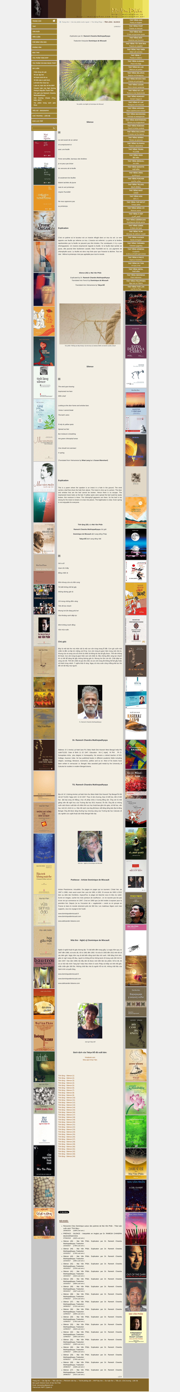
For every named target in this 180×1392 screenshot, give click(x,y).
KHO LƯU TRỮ (37, 121)
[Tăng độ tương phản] (119, 33)
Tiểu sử (118, 1381)
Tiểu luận (36, 37)
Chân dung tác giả (40, 72)
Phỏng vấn (36, 47)
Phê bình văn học (39, 42)
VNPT (43, 1387)
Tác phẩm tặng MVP (40, 58)
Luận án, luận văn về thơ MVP (44, 85)
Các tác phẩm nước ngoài (80, 22)
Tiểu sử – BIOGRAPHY (40, 110)
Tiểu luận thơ (57, 1381)
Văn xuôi (36, 31)
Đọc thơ (35, 52)
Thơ (34, 26)
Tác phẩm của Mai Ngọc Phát (44, 63)
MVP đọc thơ (98, 1381)
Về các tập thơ (39, 75)
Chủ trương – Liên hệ (41, 116)
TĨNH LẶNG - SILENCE (112, 22)
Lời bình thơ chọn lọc (41, 83)
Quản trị (49, 1387)
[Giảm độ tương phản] (122, 33)
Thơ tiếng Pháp (96, 22)
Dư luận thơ (109, 1381)
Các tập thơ (46, 1381)
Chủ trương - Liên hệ (130, 1381)
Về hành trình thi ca (40, 77)
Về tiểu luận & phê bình (42, 80)
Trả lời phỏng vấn (84, 1381)
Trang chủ (36, 21)
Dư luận (35, 68)
